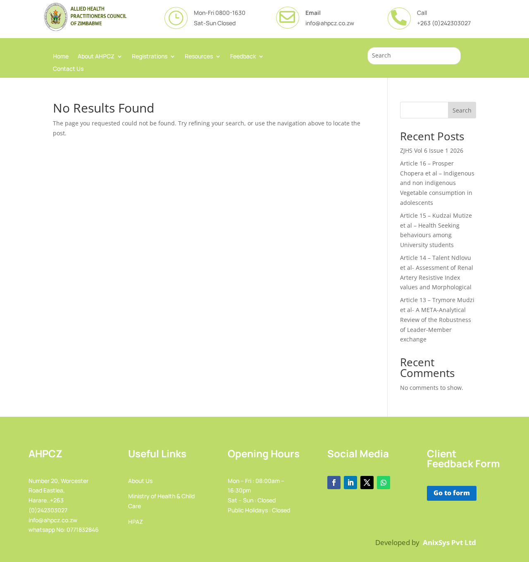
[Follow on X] (367, 482)
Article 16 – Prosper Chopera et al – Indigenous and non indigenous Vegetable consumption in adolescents (437, 183)
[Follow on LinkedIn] (350, 482)
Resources (199, 56)
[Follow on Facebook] (334, 482)
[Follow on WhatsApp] (383, 482)
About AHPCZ (96, 56)
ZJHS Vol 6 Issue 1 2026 (431, 150)
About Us (140, 481)
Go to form (452, 492)
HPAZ (135, 522)
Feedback (243, 56)
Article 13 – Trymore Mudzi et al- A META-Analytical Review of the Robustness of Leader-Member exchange (437, 319)
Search (462, 110)
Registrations (149, 56)
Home (61, 56)
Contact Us (68, 69)
